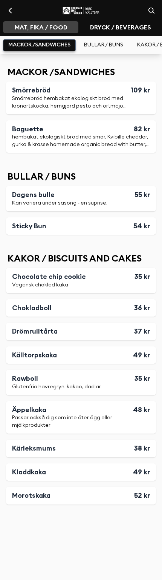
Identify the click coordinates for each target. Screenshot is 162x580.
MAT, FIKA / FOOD (41, 28)
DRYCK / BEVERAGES (120, 28)
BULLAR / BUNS (103, 45)
